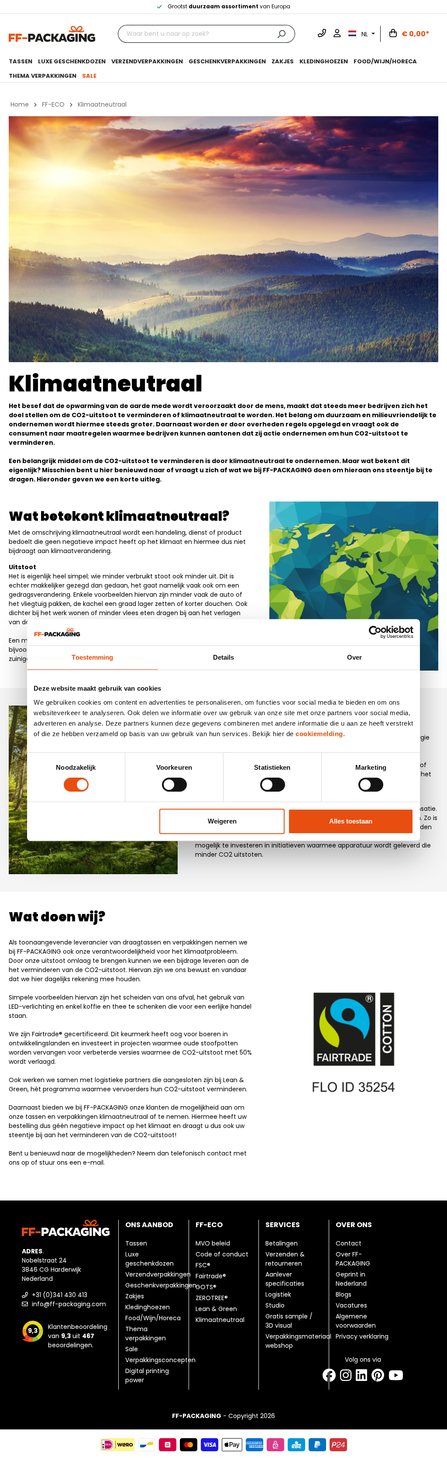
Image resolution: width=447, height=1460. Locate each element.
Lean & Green (216, 1308)
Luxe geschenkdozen (149, 1259)
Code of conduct (222, 1254)
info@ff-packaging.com (68, 1304)
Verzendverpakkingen (158, 1274)
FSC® (203, 1265)
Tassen (136, 1243)
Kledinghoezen (147, 1307)
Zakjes (134, 1296)
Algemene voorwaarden (356, 1321)
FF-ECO (209, 1225)
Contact (348, 1243)
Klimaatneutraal (220, 1319)
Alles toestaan (350, 821)
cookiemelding (319, 733)
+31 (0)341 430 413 (58, 1294)
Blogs (343, 1294)
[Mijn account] (337, 34)
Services (282, 1225)
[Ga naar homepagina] (52, 33)
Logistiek (278, 1294)
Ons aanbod (149, 1225)
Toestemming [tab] (92, 657)
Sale (131, 1349)
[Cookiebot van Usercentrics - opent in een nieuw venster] (375, 632)
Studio (275, 1305)
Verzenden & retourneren (285, 1259)
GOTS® (206, 1287)
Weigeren (222, 821)
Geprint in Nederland (351, 1279)
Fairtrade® (211, 1276)
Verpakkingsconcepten (160, 1360)
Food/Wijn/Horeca (153, 1318)
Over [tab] (354, 657)
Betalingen (281, 1243)
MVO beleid (213, 1243)
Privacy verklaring (362, 1336)
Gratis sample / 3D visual (289, 1321)
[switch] (174, 785)
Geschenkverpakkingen (160, 1285)
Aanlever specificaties (284, 1279)
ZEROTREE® (212, 1298)
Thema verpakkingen (145, 1333)
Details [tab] (223, 657)
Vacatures (351, 1305)
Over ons (354, 1225)
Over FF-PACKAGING (353, 1259)
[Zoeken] (281, 34)
